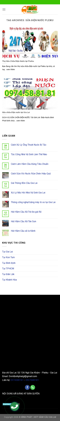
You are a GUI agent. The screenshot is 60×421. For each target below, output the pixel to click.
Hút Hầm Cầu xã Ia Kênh (23, 230)
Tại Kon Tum (8, 257)
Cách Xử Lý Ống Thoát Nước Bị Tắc (28, 144)
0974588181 (17, 380)
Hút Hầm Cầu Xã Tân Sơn (23, 221)
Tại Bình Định (8, 263)
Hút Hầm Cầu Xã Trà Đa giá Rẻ (26, 211)
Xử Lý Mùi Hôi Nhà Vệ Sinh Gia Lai (28, 192)
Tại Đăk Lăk (8, 274)
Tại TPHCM (8, 268)
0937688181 (32, 380)
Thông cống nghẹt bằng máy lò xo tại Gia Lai (33, 202)
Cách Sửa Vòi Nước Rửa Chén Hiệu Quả (31, 173)
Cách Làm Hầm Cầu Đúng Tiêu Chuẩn (29, 164)
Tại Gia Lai (7, 251)
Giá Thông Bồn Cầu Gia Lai (24, 183)
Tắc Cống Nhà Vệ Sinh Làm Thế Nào (29, 154)
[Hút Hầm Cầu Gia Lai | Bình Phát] (30, 9)
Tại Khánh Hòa (9, 279)
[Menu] (4, 9)
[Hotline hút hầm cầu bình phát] (14, 406)
